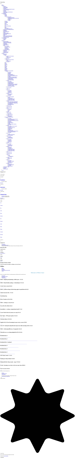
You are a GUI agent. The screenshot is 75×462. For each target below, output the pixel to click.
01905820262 (3, 244)
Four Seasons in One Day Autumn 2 (12, 77)
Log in (3, 170)
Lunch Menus (5, 43)
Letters (9, 97)
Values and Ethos (5, 7)
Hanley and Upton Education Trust (7, 35)
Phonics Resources (10, 135)
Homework (9, 95)
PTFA (4, 45)
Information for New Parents (10, 59)
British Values (5, 34)
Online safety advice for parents (7, 42)
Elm (5, 62)
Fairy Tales (9, 121)
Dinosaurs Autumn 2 (10, 122)
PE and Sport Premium (6, 31)
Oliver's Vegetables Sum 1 (11, 119)
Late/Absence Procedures (6, 49)
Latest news (2, 187)
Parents (3, 40)
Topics (7, 56)
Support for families (5, 41)
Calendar (4, 39)
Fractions (9, 20)
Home (2, 268)
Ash (5, 55)
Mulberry (8, 146)
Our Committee (7, 46)
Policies (4, 32)
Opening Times (5, 44)
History (6, 23)
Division (9, 19)
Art (5, 25)
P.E (8, 110)
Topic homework (10, 115)
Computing (6, 21)
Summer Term (10, 92)
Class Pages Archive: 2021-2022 (6, 270)
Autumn (9, 123)
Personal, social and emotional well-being (8, 29)
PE (5, 26)
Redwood (8, 163)
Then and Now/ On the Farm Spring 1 (13, 75)
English (6, 14)
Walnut (7, 108)
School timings (5, 12)
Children (3, 53)
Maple (6, 67)
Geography (6, 22)
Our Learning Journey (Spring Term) (12, 102)
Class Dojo (8, 58)
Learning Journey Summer (11, 100)
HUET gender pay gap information (7, 36)
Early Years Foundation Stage (8, 28)
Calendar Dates (3, 194)
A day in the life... (9, 57)
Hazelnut (6, 64)
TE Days (3, 196)
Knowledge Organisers (11, 82)
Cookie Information (4, 373)
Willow (6, 69)
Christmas (9, 76)
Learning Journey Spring (11, 99)
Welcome (4, 6)
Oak (5, 65)
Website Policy (4, 374)
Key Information (4, 13)
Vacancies (4, 10)
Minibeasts (9, 73)
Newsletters (2, 179)
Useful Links (5, 51)
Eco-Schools (5, 167)
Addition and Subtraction (11, 17)
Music (6, 27)
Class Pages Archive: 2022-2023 (9, 70)
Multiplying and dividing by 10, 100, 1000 (13, 18)
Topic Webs (9, 124)
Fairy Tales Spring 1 (10, 130)
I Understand (2, 457)
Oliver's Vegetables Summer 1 (12, 131)
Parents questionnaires (6, 37)
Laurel (6, 66)
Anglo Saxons (11, 156)
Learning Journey (10, 137)
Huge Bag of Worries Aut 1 (11, 127)
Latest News (5, 38)
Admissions (4, 30)
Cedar (7, 88)
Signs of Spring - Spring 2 (11, 86)
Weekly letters (10, 116)
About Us (3, 5)
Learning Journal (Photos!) (11, 134)
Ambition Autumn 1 (10, 78)
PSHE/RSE (6, 24)
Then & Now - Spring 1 (11, 85)
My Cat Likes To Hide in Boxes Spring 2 (13, 120)
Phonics (6, 15)
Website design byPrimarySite (6, 376)
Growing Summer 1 (10, 74)
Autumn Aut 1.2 (10, 128)
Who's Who (4, 8)
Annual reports (7, 48)
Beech (6, 63)
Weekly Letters (10, 106)
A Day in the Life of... (11, 79)
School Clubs (5, 50)
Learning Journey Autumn (11, 98)
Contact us (6, 47)
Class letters (9, 136)
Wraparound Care (5, 52)
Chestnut (8, 80)
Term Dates (4, 11)
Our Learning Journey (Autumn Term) (13, 101)
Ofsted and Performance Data (7, 33)
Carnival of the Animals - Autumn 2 (12, 84)
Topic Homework (10, 103)
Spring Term (9, 91)
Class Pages (4, 54)
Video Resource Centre (6, 166)
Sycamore (6, 68)
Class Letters (9, 72)
